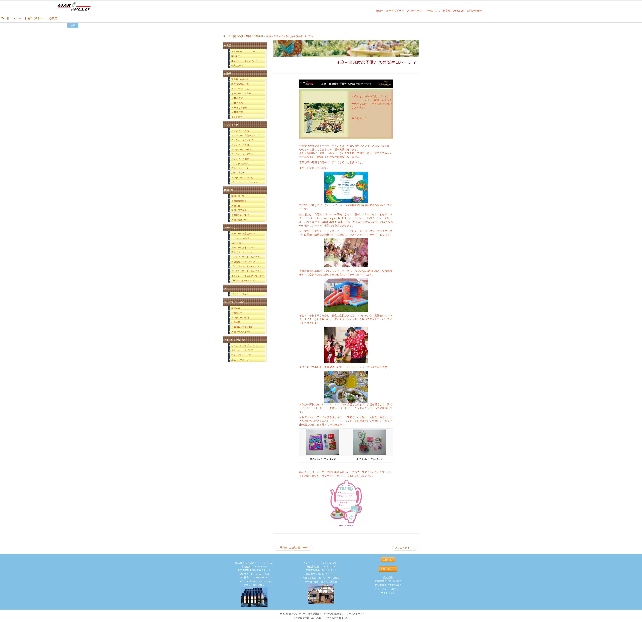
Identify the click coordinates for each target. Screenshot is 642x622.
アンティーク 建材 (240, 158)
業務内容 (235, 308)
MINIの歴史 (237, 98)
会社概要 (388, 577)
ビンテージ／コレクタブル (244, 182)
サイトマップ (388, 592)
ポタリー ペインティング (244, 60)
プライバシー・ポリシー (388, 589)
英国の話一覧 (237, 196)
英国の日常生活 (254, 36)
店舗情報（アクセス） (242, 326)
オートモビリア (395, 10)
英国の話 (238, 36)
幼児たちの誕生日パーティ (293, 547)
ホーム (227, 36)
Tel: (3, 18)
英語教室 (235, 56)
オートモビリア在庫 (241, 93)
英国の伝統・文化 (240, 214)
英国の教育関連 (239, 200)
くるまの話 (236, 116)
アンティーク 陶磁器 (241, 149)
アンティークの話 (240, 130)
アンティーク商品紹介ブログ (245, 135)
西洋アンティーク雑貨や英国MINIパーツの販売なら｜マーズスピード (325, 613)
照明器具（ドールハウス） (244, 261)
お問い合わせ (474, 10)
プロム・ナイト (405, 547)
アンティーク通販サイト (243, 140)
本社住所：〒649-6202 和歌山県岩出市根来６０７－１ (254, 568)
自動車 (379, 10)
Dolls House (237, 242)
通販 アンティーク (241, 354)
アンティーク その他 (242, 177)
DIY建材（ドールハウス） (244, 280)
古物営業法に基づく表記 (388, 581)
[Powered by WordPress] (307, 617)
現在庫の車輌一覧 (240, 79)
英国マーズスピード (241, 331)
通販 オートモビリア (242, 350)
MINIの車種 (237, 102)
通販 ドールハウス (241, 359)
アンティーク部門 (240, 317)
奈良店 (446, 10)
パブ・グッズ (237, 172)
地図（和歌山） (36, 18)
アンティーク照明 (240, 144)
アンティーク (414, 10)
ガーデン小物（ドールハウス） (246, 271)
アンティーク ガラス (242, 154)
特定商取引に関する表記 (388, 585)
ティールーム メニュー (243, 51)
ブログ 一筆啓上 (240, 294)
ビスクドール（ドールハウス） (246, 266)
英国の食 (235, 205)
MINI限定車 (237, 112)
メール (16, 18)
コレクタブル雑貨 (240, 163)
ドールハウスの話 (240, 238)
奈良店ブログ (237, 65)
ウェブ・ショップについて (244, 345)
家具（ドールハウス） (242, 252)
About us (388, 559)
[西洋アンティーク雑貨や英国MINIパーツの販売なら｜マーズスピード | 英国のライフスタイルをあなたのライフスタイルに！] (74, 6)
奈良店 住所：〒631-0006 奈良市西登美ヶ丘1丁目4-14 (321, 568)
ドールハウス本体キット (243, 247)
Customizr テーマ (319, 617)
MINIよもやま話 (239, 107)
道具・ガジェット (240, 168)
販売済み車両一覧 (240, 84)
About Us (458, 10)
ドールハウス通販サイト (243, 233)
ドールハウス (432, 10)
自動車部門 (236, 312)
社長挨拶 (235, 322)
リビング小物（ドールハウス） (246, 256)
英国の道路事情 (239, 219)
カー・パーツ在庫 (240, 88)
